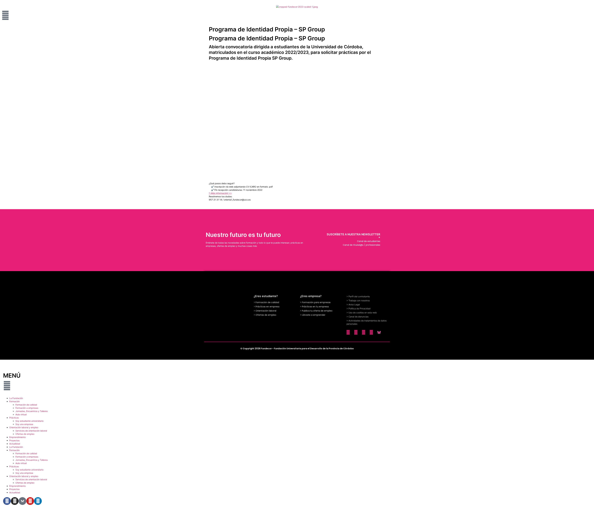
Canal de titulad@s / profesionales (361, 244)
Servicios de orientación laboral (31, 430)
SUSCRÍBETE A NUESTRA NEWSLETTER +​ (353, 236)
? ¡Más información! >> (220, 193)
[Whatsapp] (348, 332)
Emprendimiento (17, 437)
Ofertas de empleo (24, 434)
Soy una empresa (24, 424)
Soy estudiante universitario (29, 421)
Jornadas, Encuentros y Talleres (31, 411)
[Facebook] (371, 332)
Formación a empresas (26, 408)
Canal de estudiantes (368, 241)
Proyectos (14, 440)
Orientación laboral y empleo (23, 427)
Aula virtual (21, 414)
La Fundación (16, 398)
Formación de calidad (26, 404)
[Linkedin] (363, 332)
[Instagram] (356, 332)
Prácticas (14, 417)
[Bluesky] (379, 332)
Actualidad (14, 443)
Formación (14, 401)
